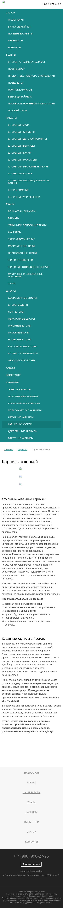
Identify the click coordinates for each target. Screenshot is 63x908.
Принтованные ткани (22, 253)
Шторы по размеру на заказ (26, 62)
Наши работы (31, 792)
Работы (11, 117)
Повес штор (16, 83)
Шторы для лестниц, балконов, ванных (29, 181)
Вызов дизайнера (20, 96)
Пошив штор (16, 69)
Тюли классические (21, 239)
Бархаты (13, 218)
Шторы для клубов (20, 173)
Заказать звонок (31, 864)
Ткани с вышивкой (20, 260)
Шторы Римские (18, 190)
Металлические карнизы (24, 410)
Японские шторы (19, 339)
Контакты (14, 47)
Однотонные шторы (21, 319)
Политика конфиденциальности (19, 894)
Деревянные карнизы (22, 431)
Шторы (11, 290)
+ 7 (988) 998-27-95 (50, 3)
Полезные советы (20, 33)
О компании (16, 20)
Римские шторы (18, 332)
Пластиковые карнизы (23, 396)
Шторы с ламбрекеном (23, 353)
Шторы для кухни (19, 153)
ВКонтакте (13, 375)
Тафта (11, 283)
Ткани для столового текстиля (29, 267)
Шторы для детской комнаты (27, 139)
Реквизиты (15, 40)
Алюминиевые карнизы (24, 403)
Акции (10, 367)
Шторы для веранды (21, 146)
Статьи (31, 832)
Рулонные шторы (19, 325)
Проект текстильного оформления (31, 76)
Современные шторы (22, 298)
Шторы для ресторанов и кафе (28, 166)
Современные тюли (21, 246)
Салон (10, 12)
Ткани (10, 204)
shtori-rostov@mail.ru (31, 871)
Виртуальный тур (19, 26)
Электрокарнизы (19, 389)
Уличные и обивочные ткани (27, 225)
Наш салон (31, 773)
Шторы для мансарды (22, 159)
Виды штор (31, 822)
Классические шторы (22, 346)
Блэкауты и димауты (21, 211)
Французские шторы (21, 360)
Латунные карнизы (20, 417)
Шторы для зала (18, 125)
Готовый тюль (17, 110)
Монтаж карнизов (20, 90)
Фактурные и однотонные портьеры (25, 275)
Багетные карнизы (20, 438)
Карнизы (12, 382)
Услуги (11, 54)
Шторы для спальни (21, 132)
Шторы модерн (18, 305)
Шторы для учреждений (24, 197)
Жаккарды (14, 232)
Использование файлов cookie (41, 896)
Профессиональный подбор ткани (31, 103)
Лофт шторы (16, 312)
